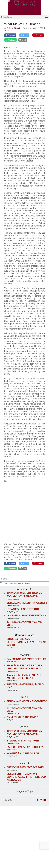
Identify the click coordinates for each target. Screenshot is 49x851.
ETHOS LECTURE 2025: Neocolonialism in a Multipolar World (26, 641)
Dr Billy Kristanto (14, 28)
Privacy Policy (11, 833)
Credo (6, 30)
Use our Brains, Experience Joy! (25, 747)
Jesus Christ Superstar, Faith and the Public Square (24, 676)
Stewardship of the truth (23, 609)
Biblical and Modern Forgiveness (27, 602)
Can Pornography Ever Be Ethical (27, 615)
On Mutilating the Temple (22, 717)
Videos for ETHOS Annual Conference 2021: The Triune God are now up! (26, 776)
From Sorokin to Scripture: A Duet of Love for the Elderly (25, 667)
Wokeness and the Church (23, 753)
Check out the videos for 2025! (25, 767)
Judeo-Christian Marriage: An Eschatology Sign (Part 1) (24, 595)
